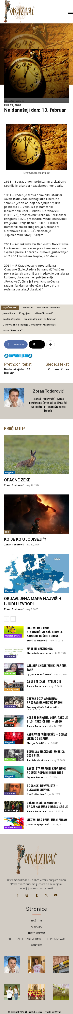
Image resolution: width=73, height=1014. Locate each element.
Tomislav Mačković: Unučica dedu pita (46, 753)
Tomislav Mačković (38, 760)
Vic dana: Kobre (58, 369)
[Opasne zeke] (36, 454)
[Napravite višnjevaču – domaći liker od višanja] (14, 738)
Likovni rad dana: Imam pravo (47, 819)
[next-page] (13, 619)
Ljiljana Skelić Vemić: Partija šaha (47, 667)
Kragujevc (25, 313)
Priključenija (11, 810)
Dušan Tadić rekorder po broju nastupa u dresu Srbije (47, 804)
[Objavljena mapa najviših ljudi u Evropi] (36, 573)
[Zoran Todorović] (14, 401)
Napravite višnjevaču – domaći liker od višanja (47, 736)
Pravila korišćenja (52, 1012)
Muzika (9, 725)
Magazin (9, 472)
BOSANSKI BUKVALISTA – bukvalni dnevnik (42, 787)
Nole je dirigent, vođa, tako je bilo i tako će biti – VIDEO (47, 719)
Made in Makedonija (40, 648)
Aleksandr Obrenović (48, 307)
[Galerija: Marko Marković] (61, 992)
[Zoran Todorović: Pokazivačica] (61, 964)
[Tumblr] (36, 895)
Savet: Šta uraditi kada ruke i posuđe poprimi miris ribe (47, 770)
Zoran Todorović (48, 391)
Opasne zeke (17, 480)
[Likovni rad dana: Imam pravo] (14, 823)
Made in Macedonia (39, 653)
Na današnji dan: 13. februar (40, 318)
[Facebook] (17, 895)
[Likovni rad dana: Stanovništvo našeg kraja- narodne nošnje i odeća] (14, 632)
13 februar (27, 307)
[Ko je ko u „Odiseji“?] (36, 514)
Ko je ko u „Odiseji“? (25, 539)
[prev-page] (6, 619)
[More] (50, 344)
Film (7, 531)
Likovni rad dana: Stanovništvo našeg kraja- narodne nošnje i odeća (45, 632)
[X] (46, 895)
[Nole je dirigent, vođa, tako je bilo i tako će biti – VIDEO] (14, 721)
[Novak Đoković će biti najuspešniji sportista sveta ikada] (12, 964)
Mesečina (10, 673)
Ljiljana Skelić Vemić (39, 674)
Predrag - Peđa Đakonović (42, 707)
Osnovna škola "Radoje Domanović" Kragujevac (29, 324)
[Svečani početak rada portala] (36, 992)
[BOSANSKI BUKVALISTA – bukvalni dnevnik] (14, 789)
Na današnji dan (11, 318)
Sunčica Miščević (37, 640)
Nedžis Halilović (36, 794)
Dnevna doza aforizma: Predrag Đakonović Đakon (44, 700)
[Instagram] (27, 895)
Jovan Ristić (9, 313)
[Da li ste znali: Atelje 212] (14, 685)
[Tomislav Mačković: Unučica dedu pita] (14, 755)
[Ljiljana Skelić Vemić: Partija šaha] (14, 669)
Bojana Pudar (35, 777)
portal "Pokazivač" (13, 330)
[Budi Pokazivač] (12, 992)
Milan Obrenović (44, 313)
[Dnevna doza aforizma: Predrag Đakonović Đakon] (14, 702)
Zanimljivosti (12, 689)
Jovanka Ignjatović (38, 824)
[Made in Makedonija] (14, 652)
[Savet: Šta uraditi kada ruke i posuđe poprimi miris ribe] (14, 772)
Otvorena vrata (12, 635)
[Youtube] (56, 895)
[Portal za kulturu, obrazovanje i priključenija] (19, 11)
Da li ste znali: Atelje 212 (44, 681)
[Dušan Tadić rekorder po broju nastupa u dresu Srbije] (14, 806)
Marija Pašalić (35, 743)
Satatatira (10, 656)
